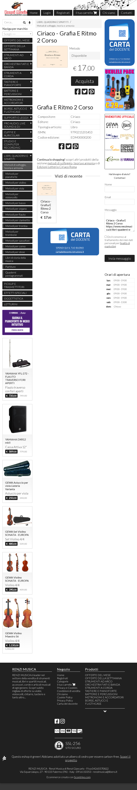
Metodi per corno (15, 246)
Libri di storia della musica (15, 259)
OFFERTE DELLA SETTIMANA (14, 47)
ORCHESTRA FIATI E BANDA (16, 65)
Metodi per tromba (16, 225)
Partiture (10, 266)
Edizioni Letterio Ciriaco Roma (57, 167)
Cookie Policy (65, 697)
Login (47, 13)
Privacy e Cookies (67, 687)
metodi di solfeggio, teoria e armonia (71, 163)
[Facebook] (57, 722)
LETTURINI (11, 304)
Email (108, 197)
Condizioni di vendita (68, 690)
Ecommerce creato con (68, 777)
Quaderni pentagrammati (14, 274)
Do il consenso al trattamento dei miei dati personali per (119, 241)
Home (34, 13)
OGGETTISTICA (13, 298)
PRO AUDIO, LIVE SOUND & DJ (14, 125)
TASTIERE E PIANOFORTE (12, 83)
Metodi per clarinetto (17, 220)
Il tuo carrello (84, 13)
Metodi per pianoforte (11, 175)
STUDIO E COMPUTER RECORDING (12, 144)
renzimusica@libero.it (105, 771)
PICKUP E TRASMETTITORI (14, 285)
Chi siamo (109, 13)
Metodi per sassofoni (17, 240)
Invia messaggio (119, 258)
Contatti (126, 13)
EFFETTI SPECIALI (15, 292)
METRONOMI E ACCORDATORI (13, 101)
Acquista (84, 81)
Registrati (63, 13)
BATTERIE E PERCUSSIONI (13, 92)
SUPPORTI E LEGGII (16, 117)
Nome (108, 184)
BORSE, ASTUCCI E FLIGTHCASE (15, 110)
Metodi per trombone (11, 233)
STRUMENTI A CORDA (12, 74)
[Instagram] (62, 722)
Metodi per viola (14, 188)
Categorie (62, 681)
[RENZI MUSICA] (68, 8)
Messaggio (111, 209)
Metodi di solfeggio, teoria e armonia (55, 25)
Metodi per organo (16, 208)
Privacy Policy (65, 700)
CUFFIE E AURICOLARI (12, 134)
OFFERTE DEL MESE (17, 40)
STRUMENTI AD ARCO (14, 56)
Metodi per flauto (15, 214)
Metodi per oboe (15, 252)
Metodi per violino (15, 182)
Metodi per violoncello (11, 195)
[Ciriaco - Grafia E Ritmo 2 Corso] (52, 57)
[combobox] (17, 33)
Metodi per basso (15, 202)
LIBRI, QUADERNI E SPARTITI (53, 22)
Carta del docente (67, 703)
